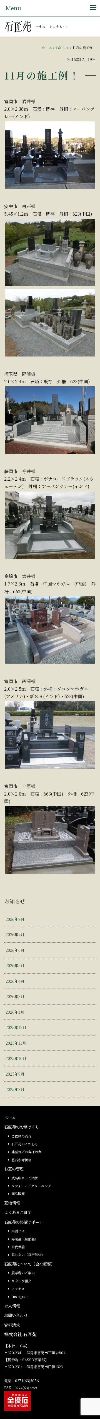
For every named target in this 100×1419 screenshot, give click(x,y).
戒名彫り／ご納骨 (24, 1177)
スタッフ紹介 (21, 1280)
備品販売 (18, 1193)
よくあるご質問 (17, 1212)
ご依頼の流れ (21, 1136)
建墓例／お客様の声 (26, 1151)
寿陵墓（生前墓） (24, 1239)
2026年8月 (15, 919)
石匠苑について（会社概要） (29, 1264)
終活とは (18, 1230)
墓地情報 (12, 1203)
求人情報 (12, 1306)
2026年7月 (15, 934)
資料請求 (12, 1325)
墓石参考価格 (21, 1159)
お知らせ (62, 47)
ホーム (47, 47)
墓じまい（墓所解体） (28, 1254)
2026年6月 (15, 950)
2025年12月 (16, 1027)
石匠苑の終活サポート (23, 1222)
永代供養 (18, 1246)
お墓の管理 (14, 1169)
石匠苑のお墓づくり (21, 1127)
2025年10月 (16, 1058)
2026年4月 (15, 981)
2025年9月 (15, 1074)
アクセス (18, 1288)
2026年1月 (15, 1012)
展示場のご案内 (23, 1272)
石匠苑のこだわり (24, 1143)
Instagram (20, 1296)
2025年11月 (16, 1043)
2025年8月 (15, 1089)
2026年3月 (15, 996)
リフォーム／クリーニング (31, 1185)
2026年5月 (15, 965)
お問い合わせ (16, 1315)
